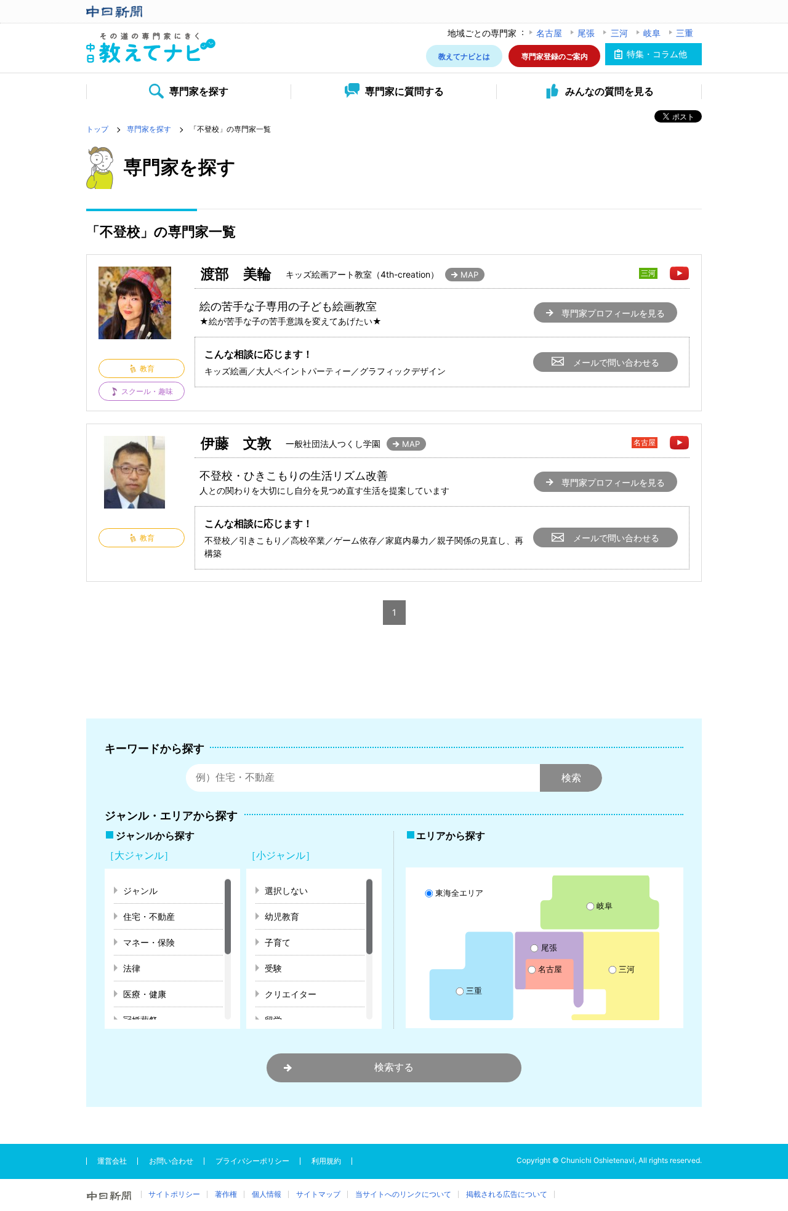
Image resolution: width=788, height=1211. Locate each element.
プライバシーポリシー (252, 1160)
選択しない (286, 890)
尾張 (586, 33)
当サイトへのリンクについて (403, 1194)
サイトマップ (318, 1194)
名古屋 (549, 33)
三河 (619, 33)
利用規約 (326, 1160)
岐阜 (652, 33)
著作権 (226, 1194)
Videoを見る (680, 273)
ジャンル (140, 890)
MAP (469, 275)
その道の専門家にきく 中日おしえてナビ (150, 48)
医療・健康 (144, 994)
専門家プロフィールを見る (613, 313)
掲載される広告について (506, 1194)
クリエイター (290, 994)
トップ (97, 129)
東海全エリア (459, 892)
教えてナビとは (464, 55)
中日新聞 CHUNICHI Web (150, 12)
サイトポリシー (174, 1194)
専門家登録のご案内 (554, 55)
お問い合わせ (171, 1160)
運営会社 (112, 1160)
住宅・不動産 (149, 916)
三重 (684, 33)
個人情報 (266, 1194)
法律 (131, 968)
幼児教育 (282, 916)
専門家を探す (149, 129)
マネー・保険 (149, 942)
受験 (273, 968)
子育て (278, 942)
